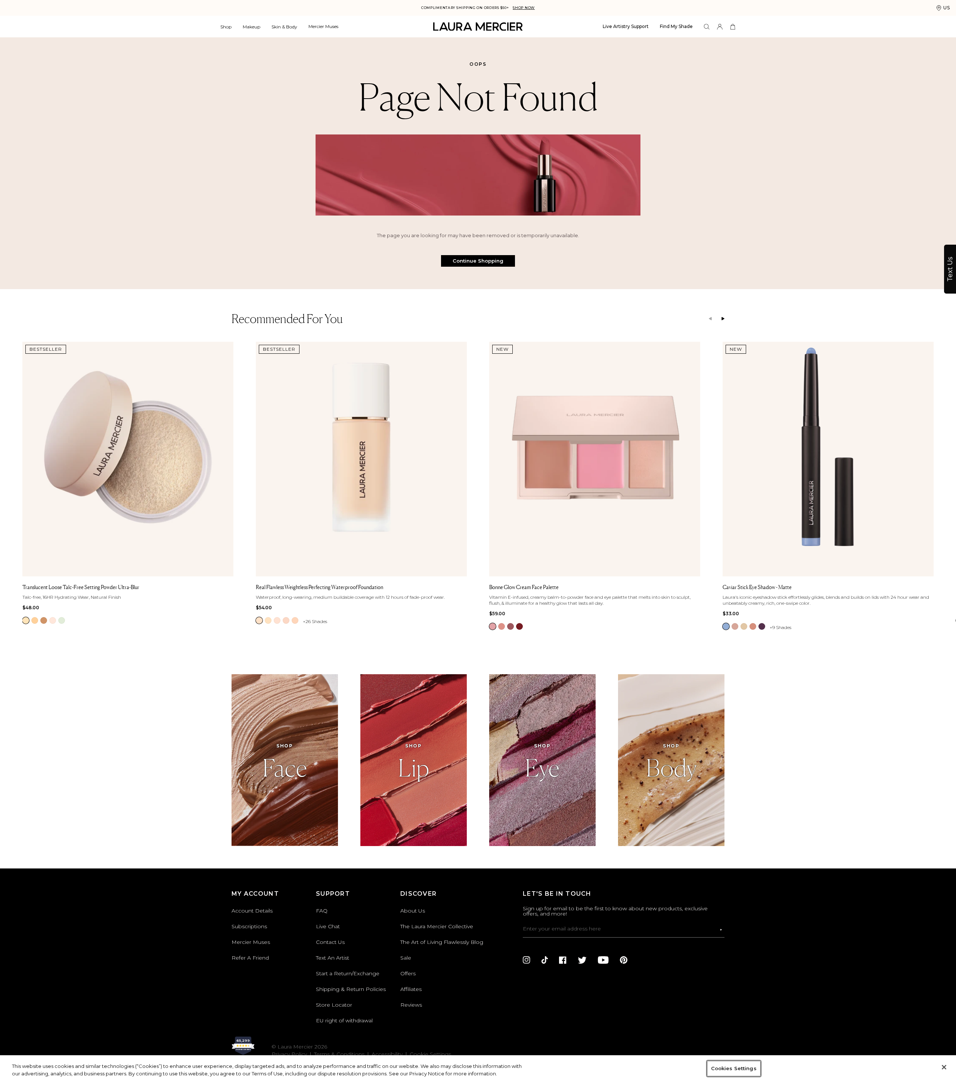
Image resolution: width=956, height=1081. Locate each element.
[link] (25, 620)
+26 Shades (315, 621)
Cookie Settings (430, 1054)
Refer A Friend (250, 957)
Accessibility (387, 1054)
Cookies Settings (734, 1068)
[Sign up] (721, 929)
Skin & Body (284, 27)
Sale (405, 957)
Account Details (252, 910)
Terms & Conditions (339, 1054)
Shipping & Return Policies (351, 989)
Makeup (251, 27)
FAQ (322, 910)
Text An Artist (332, 957)
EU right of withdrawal (344, 1020)
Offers (408, 973)
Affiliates (411, 989)
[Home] (478, 26)
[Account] (720, 27)
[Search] (707, 27)
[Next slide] (722, 319)
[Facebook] (563, 960)
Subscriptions (249, 926)
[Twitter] (582, 960)
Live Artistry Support (626, 26)
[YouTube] (603, 960)
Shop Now (524, 8)
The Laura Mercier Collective (436, 926)
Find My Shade (676, 26)
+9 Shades (780, 627)
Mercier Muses (323, 26)
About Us (412, 910)
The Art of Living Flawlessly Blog (441, 942)
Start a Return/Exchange (347, 973)
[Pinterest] (623, 960)
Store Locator (334, 1004)
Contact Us (330, 942)
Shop (226, 27)
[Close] (944, 1067)
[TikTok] (544, 960)
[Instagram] (526, 960)
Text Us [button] (950, 269)
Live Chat (328, 926)
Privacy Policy (289, 1054)
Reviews (411, 1004)
